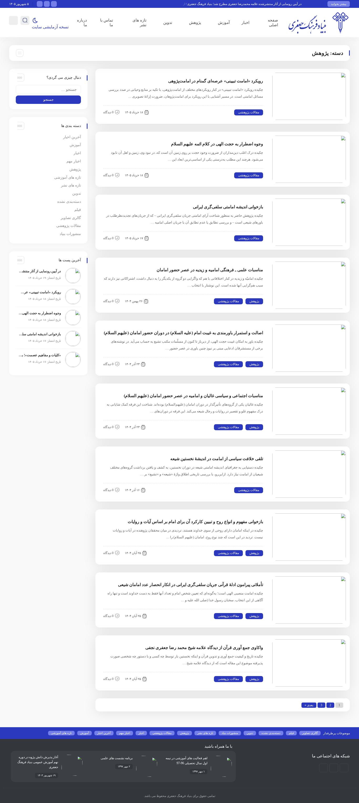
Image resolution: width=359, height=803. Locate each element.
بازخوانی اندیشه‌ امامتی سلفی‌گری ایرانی (228, 207)
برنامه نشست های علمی (117, 758)
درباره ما (82, 22)
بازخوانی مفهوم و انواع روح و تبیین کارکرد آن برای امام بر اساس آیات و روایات (195, 521)
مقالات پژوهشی (248, 112)
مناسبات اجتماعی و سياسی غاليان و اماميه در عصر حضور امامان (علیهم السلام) (193, 395)
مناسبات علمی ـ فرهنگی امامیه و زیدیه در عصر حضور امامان (210, 270)
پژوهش (195, 22)
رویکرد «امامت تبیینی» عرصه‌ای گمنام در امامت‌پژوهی (215, 81)
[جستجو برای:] (48, 89)
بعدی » (309, 705)
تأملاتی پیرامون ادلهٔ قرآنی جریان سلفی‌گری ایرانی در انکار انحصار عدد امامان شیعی (190, 584)
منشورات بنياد (70, 234)
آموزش (224, 22)
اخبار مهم (73, 161)
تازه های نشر (139, 22)
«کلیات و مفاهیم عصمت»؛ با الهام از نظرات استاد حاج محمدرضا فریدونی (39, 355)
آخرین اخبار (72, 137)
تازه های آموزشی (67, 177)
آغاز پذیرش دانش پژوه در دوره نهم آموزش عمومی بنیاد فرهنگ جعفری (37, 762)
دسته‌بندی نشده (69, 202)
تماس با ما (106, 22)
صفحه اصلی (273, 22)
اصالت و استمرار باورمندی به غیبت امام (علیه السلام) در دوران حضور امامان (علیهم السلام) (183, 333)
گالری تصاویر (71, 218)
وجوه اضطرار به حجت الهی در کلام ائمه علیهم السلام (217, 144)
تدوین (167, 22)
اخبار (245, 22)
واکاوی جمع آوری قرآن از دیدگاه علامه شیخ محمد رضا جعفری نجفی (204, 647)
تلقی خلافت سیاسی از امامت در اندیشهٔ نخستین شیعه (216, 458)
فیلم (77, 210)
